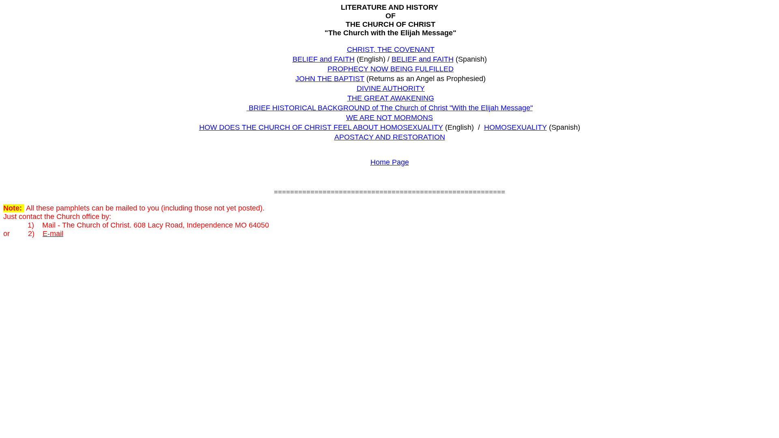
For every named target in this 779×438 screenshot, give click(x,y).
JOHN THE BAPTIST (329, 79)
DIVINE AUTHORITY (391, 88)
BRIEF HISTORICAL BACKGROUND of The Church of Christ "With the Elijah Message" (390, 108)
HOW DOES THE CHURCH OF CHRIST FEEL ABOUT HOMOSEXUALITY (321, 127)
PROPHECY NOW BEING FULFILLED (390, 69)
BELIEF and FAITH (324, 59)
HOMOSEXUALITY (515, 127)
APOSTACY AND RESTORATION (389, 137)
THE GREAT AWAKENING (390, 98)
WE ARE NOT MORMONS (389, 118)
